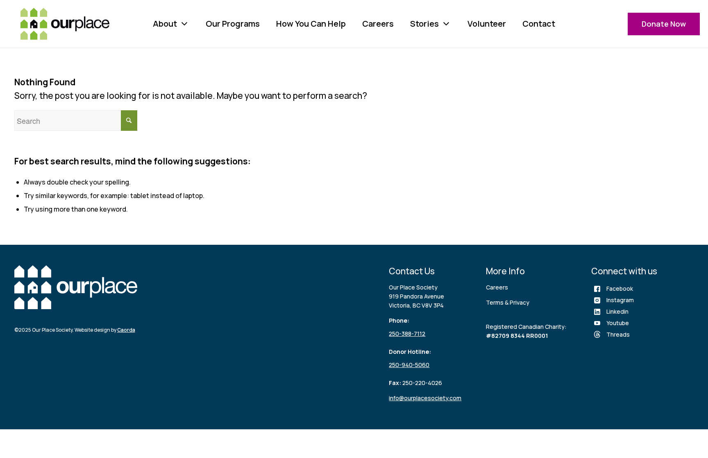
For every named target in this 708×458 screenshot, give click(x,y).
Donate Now (664, 24)
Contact (538, 23)
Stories (424, 23)
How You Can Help (311, 23)
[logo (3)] (64, 24)
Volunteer (486, 23)
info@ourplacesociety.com (425, 398)
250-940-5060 (409, 365)
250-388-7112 (407, 333)
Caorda (126, 329)
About (165, 23)
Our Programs (233, 23)
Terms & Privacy (507, 302)
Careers (378, 23)
